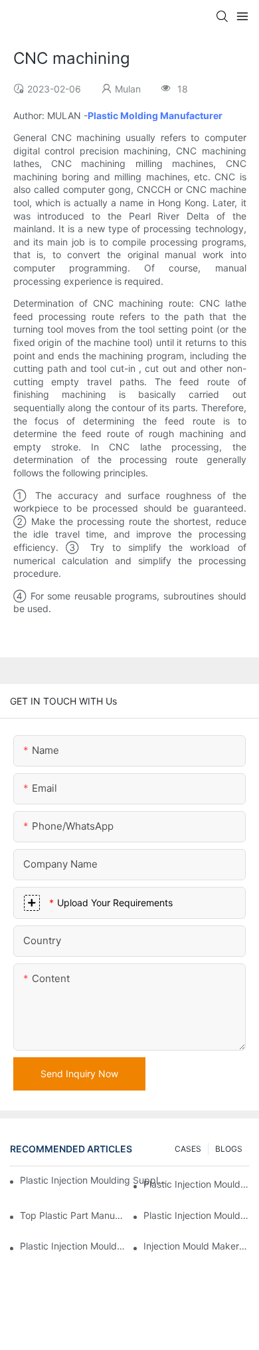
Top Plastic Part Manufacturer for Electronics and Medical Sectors (73, 1215)
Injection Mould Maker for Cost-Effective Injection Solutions (196, 1246)
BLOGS (228, 1149)
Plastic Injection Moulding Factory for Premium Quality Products (196, 1184)
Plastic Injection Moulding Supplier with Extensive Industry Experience (93, 1180)
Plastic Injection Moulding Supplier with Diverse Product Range (196, 1215)
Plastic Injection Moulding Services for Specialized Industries (73, 1246)
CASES (188, 1149)
